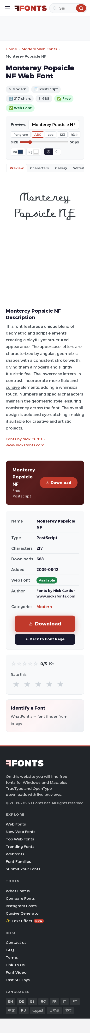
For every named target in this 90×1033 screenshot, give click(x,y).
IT (64, 1001)
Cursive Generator (23, 913)
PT (74, 1001)
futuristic (14, 373)
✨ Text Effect (24, 921)
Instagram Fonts (21, 906)
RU (23, 1010)
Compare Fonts (20, 898)
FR (54, 1001)
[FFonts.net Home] (30, 8)
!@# (74, 134)
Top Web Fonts (20, 839)
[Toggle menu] (7, 8)
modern (41, 367)
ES (32, 1001)
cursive (13, 387)
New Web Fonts (21, 831)
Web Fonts (16, 824)
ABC (37, 134)
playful (33, 339)
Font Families (18, 861)
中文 (11, 1010)
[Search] (81, 8)
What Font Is (18, 891)
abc (51, 134)
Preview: (18, 124)
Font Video (16, 972)
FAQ (10, 950)
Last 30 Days (18, 980)
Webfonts (15, 854)
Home (11, 49)
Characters (39, 168)
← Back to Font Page (45, 639)
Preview (17, 168)
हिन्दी (68, 1010)
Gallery (61, 168)
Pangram (20, 134)
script (41, 333)
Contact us (16, 942)
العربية (37, 1010)
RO (43, 1001)
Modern (44, 606)
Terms (12, 957)
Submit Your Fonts (23, 869)
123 (62, 134)
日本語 (54, 1010)
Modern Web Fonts (39, 49)
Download (61, 482)
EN (10, 1001)
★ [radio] (16, 684)
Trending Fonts (20, 846)
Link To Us (15, 965)
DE (21, 1001)
